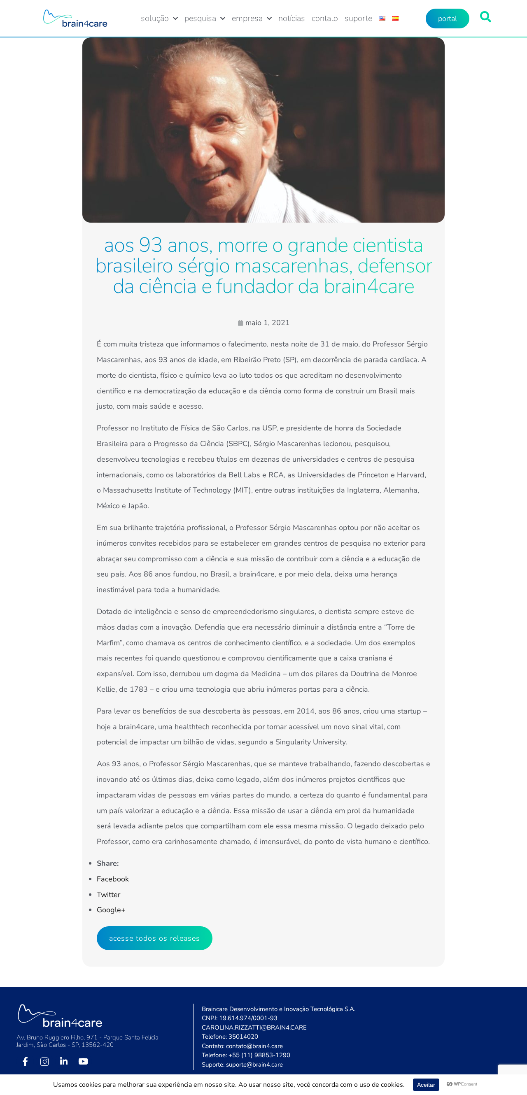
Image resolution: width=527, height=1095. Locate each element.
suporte (358, 18)
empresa (247, 18)
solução (155, 18)
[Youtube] (83, 1061)
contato (325, 18)
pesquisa (200, 18)
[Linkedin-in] (63, 1061)
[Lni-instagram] (44, 1061)
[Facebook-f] (25, 1061)
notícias (291, 18)
